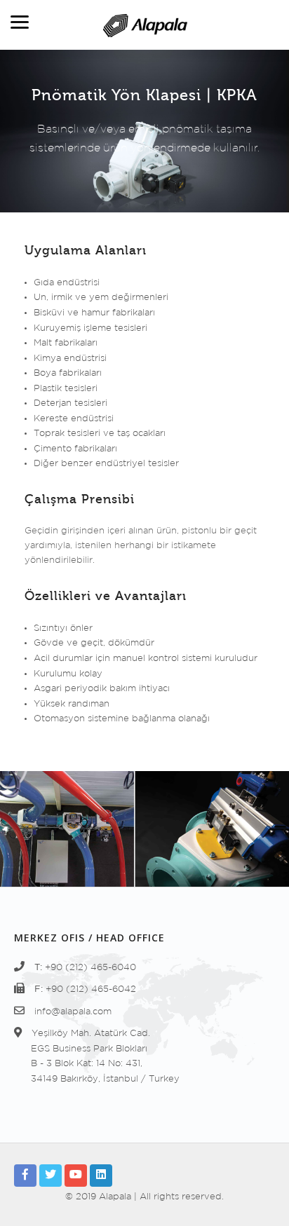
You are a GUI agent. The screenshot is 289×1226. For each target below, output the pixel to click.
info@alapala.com (73, 1012)
